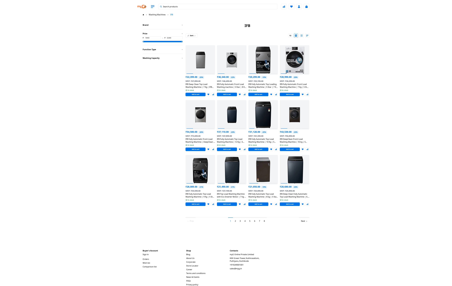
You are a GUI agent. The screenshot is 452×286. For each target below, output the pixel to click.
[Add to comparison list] (213, 94)
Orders (146, 259)
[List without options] (301, 35)
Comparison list (150, 266)
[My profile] (299, 6)
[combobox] (217, 6)
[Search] (161, 6)
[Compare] (284, 6)
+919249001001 (237, 265)
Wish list (146, 263)
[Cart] (306, 6)
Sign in (146, 254)
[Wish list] (291, 6)
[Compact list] (307, 35)
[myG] (144, 6)
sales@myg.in (236, 268)
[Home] (143, 14)
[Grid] (296, 35)
